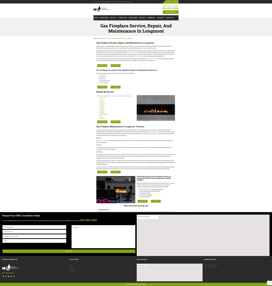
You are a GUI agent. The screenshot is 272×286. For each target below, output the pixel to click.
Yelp (157, 131)
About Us (71, 269)
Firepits (101, 82)
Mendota (102, 105)
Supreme (102, 112)
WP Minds (143, 284)
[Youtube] (8, 276)
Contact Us (72, 271)
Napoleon (102, 108)
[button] (136, 209)
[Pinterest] (11, 276)
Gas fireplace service (132, 52)
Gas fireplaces (102, 75)
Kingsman (102, 101)
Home (95, 38)
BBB (154, 131)
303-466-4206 (170, 8)
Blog (70, 267)
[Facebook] (3, 276)
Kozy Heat (102, 103)
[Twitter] (6, 276)
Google (151, 131)
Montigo (102, 107)
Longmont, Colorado (104, 209)
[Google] (14, 276)
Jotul (101, 99)
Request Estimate (171, 12)
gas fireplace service (151, 58)
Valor (101, 116)
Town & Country (104, 114)
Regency (102, 110)
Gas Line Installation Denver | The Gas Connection (101, 9)
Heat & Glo (102, 97)
